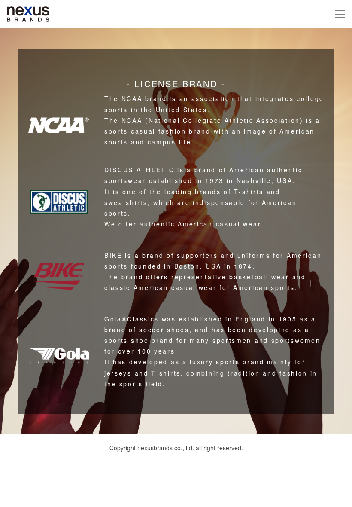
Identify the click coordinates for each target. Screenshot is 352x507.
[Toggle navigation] (340, 14)
